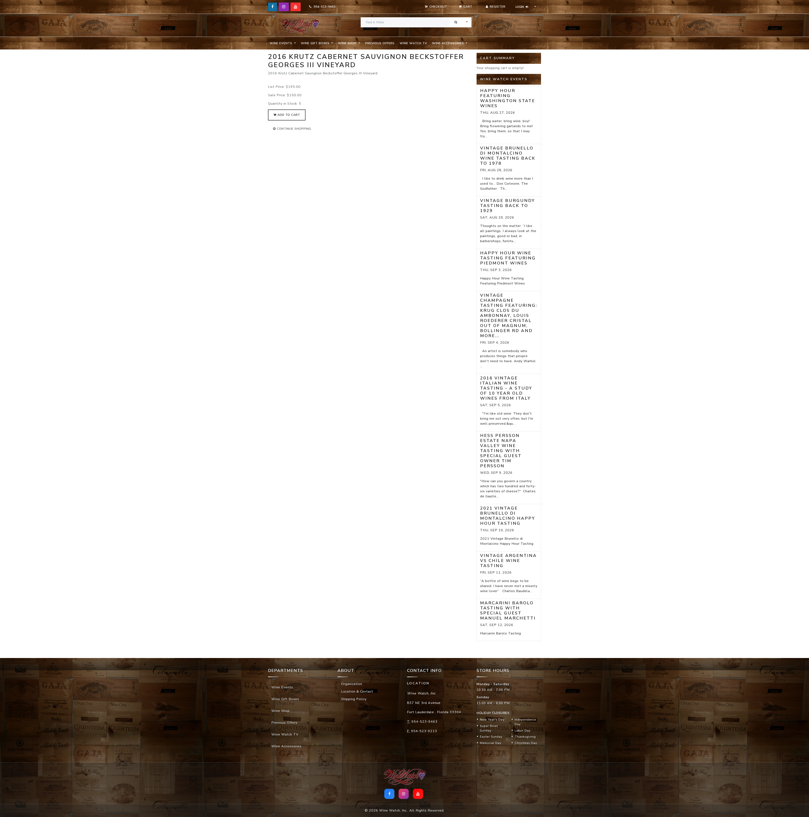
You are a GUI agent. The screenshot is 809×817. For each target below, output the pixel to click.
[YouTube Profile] (296, 7)
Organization (351, 684)
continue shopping (293, 129)
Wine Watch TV (413, 43)
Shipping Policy (354, 699)
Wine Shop (280, 711)
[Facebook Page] (272, 7)
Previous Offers (380, 43)
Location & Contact (357, 691)
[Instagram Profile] (284, 7)
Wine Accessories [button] (448, 43)
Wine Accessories (286, 746)
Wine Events (282, 687)
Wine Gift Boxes (285, 699)
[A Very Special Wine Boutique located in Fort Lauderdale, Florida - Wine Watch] (300, 25)
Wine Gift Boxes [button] (316, 43)
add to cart (288, 115)
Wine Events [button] (281, 43)
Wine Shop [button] (348, 43)
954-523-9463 (324, 7)
